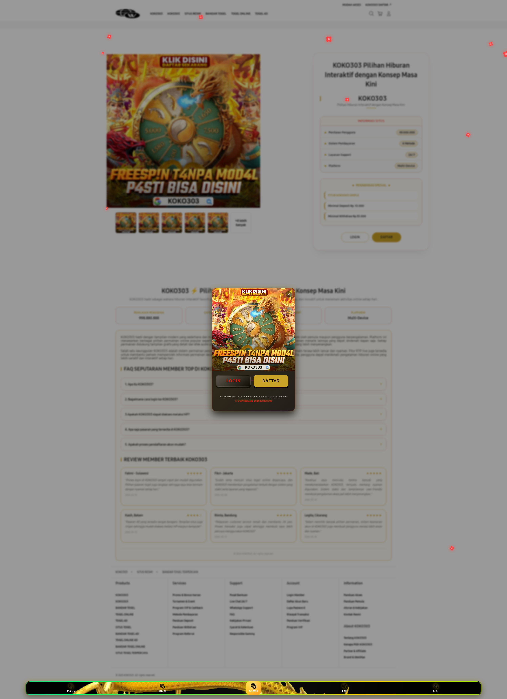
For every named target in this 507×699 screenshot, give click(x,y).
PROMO (71, 691)
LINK (344, 691)
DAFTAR (271, 381)
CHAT (436, 691)
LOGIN (233, 381)
